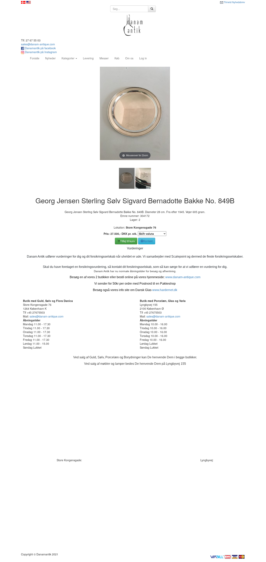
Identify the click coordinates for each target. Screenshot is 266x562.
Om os (129, 58)
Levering (88, 58)
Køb (117, 58)
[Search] (152, 8)
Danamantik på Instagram (40, 52)
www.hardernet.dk (164, 290)
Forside (36, 58)
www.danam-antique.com (182, 277)
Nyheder (50, 58)
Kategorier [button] (68, 58)
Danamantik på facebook (40, 48)
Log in (143, 58)
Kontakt (148, 241)
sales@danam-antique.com (38, 44)
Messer (104, 58)
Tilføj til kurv (127, 241)
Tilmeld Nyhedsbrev (234, 2)
